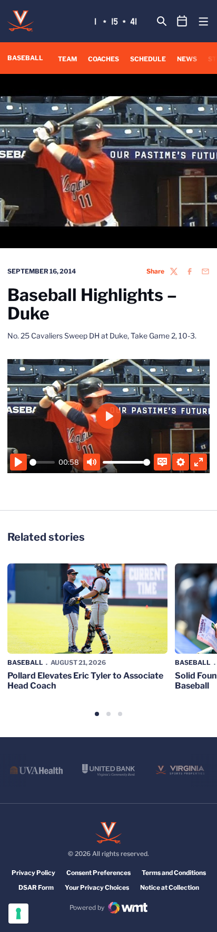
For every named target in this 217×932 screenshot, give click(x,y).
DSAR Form (36, 887)
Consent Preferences (98, 873)
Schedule (148, 59)
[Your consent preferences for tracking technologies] (18, 913)
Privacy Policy (33, 873)
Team (67, 59)
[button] (97, 714)
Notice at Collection (169, 887)
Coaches (103, 59)
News (187, 59)
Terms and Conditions (174, 873)
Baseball (25, 662)
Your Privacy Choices (97, 887)
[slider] (42, 462)
